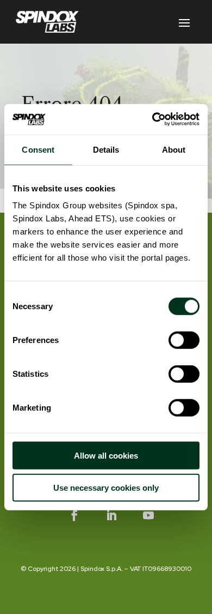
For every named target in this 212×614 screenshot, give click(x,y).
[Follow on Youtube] (148, 515)
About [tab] (174, 149)
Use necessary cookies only (106, 487)
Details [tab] (106, 149)
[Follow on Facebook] (74, 515)
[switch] (184, 340)
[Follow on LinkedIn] (111, 515)
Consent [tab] (38, 149)
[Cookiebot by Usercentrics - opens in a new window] (152, 119)
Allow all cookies (106, 455)
